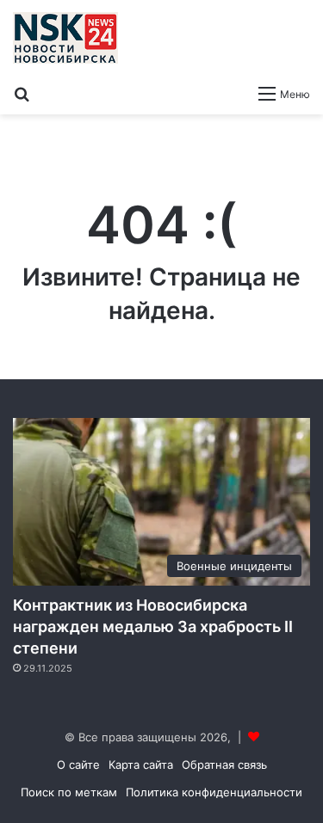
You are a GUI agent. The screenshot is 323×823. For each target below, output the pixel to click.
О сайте (78, 764)
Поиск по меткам (69, 792)
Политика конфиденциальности (214, 792)
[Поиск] (21, 93)
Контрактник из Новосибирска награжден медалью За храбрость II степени (153, 626)
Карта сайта (141, 764)
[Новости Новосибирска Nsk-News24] (65, 38)
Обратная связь (224, 764)
